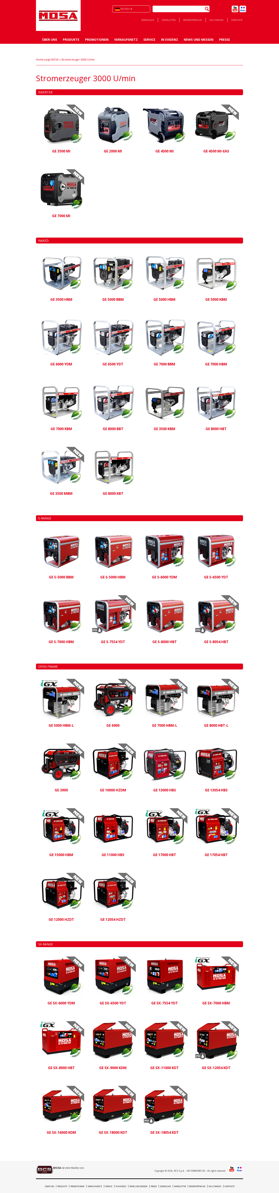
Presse (224, 39)
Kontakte (237, 20)
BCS (58, 15)
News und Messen (198, 39)
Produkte (71, 39)
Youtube (234, 8)
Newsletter (168, 20)
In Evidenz (169, 39)
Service (149, 39)
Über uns (49, 39)
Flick (242, 8)
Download (147, 20)
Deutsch (125, 8)
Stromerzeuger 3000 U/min (78, 59)
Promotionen (97, 39)
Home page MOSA (47, 59)
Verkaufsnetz (126, 39)
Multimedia (216, 20)
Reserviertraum (192, 20)
